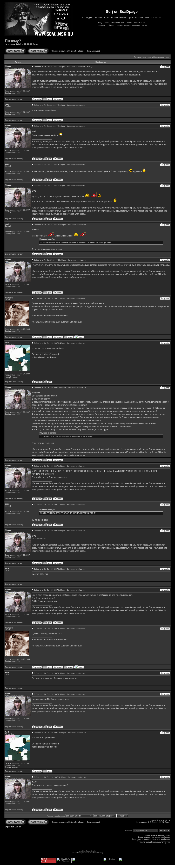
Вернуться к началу (14, 99)
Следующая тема (161, 57)
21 (25, 44)
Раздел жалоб (93, 51)
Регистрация (139, 23)
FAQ (100, 23)
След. (35, 44)
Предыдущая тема (142, 57)
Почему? (13, 41)
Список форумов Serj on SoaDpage (67, 51)
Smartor (93, 851)
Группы (129, 23)
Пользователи (117, 23)
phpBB (82, 853)
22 (28, 44)
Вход (144, 25)
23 (31, 44)
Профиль (101, 25)
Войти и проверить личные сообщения (123, 25)
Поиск (106, 23)
